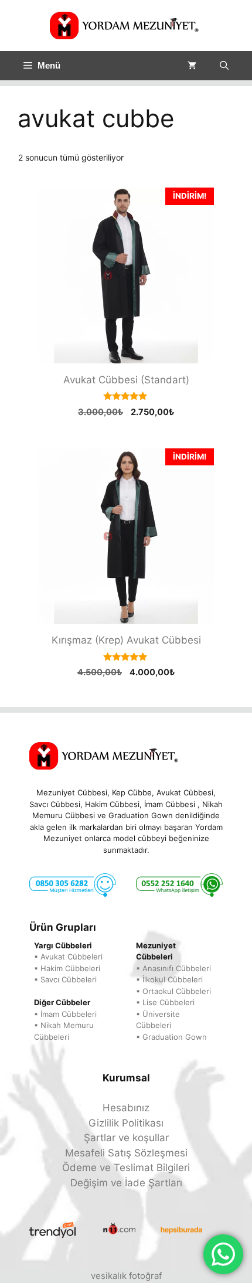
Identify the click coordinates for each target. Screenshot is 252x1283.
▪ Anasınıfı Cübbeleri (173, 968)
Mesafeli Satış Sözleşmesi (126, 1153)
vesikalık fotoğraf (126, 1275)
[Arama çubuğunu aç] (224, 65)
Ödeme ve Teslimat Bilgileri (126, 1167)
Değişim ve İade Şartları (126, 1183)
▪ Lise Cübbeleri (165, 1002)
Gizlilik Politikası (126, 1123)
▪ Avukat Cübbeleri (68, 956)
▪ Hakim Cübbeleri (67, 968)
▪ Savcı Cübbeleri (65, 979)
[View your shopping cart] (192, 65)
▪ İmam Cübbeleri (65, 1014)
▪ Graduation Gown (171, 1037)
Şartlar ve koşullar (126, 1138)
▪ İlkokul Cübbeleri (169, 979)
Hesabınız (126, 1108)
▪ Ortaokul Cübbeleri (173, 991)
